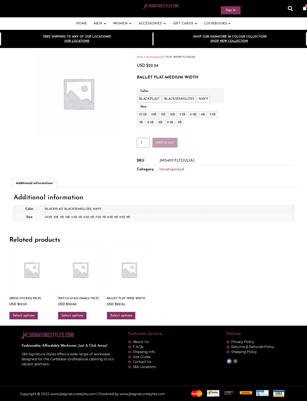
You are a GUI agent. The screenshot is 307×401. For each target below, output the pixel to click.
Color (144, 91)
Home (140, 57)
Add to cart (165, 142)
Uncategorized (155, 57)
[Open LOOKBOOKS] (229, 23)
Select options (23, 315)
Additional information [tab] (34, 183)
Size (143, 106)
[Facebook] (229, 361)
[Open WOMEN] (130, 23)
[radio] (149, 99)
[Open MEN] (105, 23)
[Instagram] (235, 361)
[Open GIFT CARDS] (196, 23)
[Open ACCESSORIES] (164, 23)
